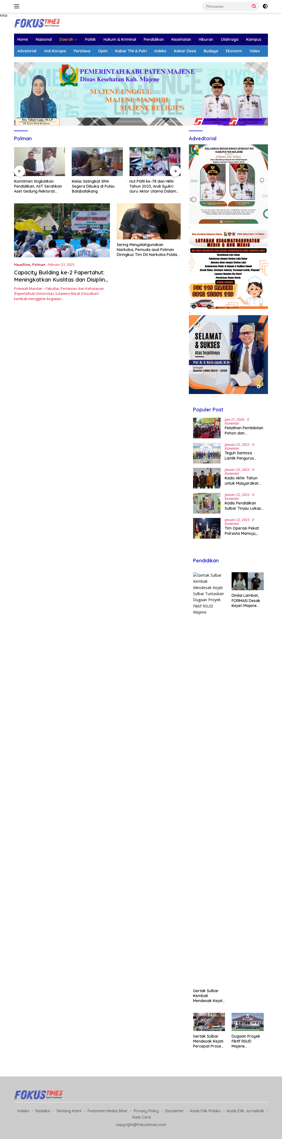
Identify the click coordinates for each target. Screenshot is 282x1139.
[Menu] (17, 6)
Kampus (253, 39)
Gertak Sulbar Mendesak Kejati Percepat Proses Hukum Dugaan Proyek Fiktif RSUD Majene (208, 1041)
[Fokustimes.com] (37, 22)
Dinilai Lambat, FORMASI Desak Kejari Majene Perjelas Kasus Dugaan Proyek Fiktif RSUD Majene (246, 600)
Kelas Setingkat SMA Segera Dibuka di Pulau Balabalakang (73, 186)
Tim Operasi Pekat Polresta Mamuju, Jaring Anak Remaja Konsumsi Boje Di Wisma (243, 531)
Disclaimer (174, 1110)
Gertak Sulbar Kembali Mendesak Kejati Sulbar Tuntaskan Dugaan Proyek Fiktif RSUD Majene (209, 995)
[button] (254, 6)
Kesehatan (181, 39)
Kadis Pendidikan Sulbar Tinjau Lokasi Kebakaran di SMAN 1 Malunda (244, 506)
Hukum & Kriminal (120, 39)
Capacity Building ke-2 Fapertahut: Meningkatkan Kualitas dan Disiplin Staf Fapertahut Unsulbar (59, 279)
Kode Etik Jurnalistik (245, 1110)
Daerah (66, 39)
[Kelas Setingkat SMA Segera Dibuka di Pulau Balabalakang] (77, 161)
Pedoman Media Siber (108, 1110)
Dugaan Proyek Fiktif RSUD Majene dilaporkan (246, 1041)
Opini (102, 50)
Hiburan (206, 39)
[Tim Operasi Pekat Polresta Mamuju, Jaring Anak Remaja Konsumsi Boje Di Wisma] (207, 528)
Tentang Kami (69, 1110)
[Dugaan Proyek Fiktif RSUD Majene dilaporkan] (248, 1022)
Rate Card (141, 1117)
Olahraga (229, 39)
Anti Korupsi (55, 50)
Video (255, 50)
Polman (38, 264)
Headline (22, 264)
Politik (90, 39)
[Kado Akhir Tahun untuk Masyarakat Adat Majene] (207, 478)
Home (22, 39)
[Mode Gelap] (265, 6)
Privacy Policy (146, 1110)
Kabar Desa (185, 50)
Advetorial (26, 50)
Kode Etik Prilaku (205, 1110)
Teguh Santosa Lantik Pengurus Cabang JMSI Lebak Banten (243, 455)
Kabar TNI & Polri (131, 50)
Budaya (211, 50)
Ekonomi (234, 50)
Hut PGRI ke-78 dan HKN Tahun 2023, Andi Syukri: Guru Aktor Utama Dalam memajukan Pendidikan (133, 186)
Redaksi (43, 1110)
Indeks (160, 50)
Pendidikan (154, 39)
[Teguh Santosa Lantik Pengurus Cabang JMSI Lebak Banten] (207, 453)
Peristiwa (82, 50)
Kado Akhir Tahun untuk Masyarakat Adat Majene (241, 480)
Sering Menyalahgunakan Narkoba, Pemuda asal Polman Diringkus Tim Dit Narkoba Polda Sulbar (147, 249)
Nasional (44, 39)
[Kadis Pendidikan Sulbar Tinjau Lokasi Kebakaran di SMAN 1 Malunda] (207, 503)
